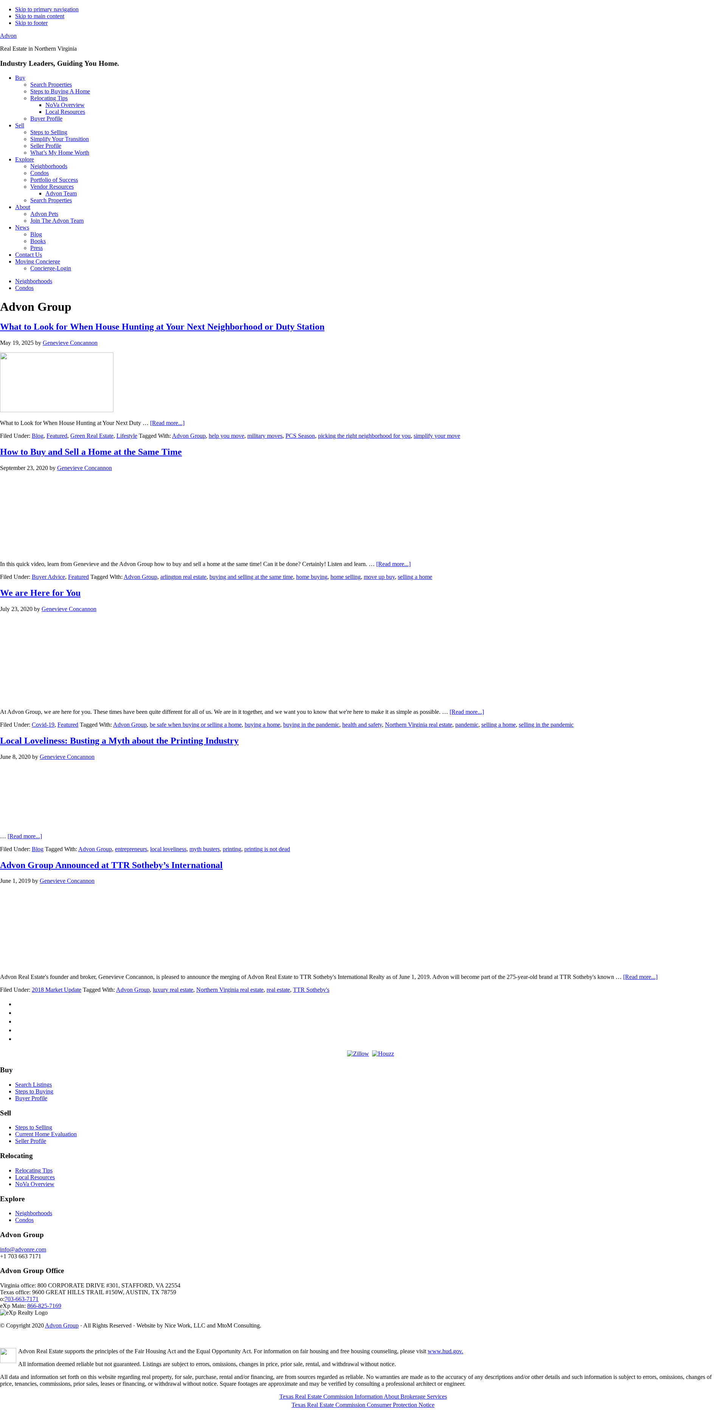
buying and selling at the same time (251, 577)
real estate (278, 989)
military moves (264, 436)
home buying (311, 577)
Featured (57, 436)
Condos (24, 1220)
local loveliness (168, 849)
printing (232, 849)
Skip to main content (39, 16)
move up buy (379, 577)
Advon (8, 36)
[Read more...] (167, 423)
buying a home (262, 724)
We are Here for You (40, 593)
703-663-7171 (22, 1299)
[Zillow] (358, 1053)
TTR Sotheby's (311, 989)
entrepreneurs (131, 849)
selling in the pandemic (546, 724)
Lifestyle (126, 436)
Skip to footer (31, 23)
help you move (226, 436)
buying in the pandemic (311, 724)
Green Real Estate (91, 436)
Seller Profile (30, 1141)
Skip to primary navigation (47, 9)
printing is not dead (267, 849)
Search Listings (33, 1084)
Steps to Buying (34, 1091)
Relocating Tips (34, 1170)
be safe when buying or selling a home (196, 724)
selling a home (415, 577)
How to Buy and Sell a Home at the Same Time (91, 452)
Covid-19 (43, 724)
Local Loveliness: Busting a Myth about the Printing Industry (119, 741)
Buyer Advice (48, 577)
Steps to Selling (33, 1127)
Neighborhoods (33, 1213)
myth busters (204, 849)
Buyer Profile (31, 1098)
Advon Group (189, 436)
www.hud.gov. (445, 1351)
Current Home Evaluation (46, 1134)
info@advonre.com (23, 1249)
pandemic (466, 724)
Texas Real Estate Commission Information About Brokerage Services (363, 1396)
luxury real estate (173, 989)
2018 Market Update (56, 989)
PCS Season (300, 436)
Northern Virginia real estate (418, 724)
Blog (37, 436)
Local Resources (35, 1177)
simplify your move (437, 436)
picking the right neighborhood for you (364, 436)
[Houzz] (383, 1053)
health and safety (362, 724)
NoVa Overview (34, 1184)
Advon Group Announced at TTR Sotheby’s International (111, 865)
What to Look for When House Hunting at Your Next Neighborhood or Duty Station (162, 327)
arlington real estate (183, 577)
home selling (345, 577)
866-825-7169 (44, 1306)
